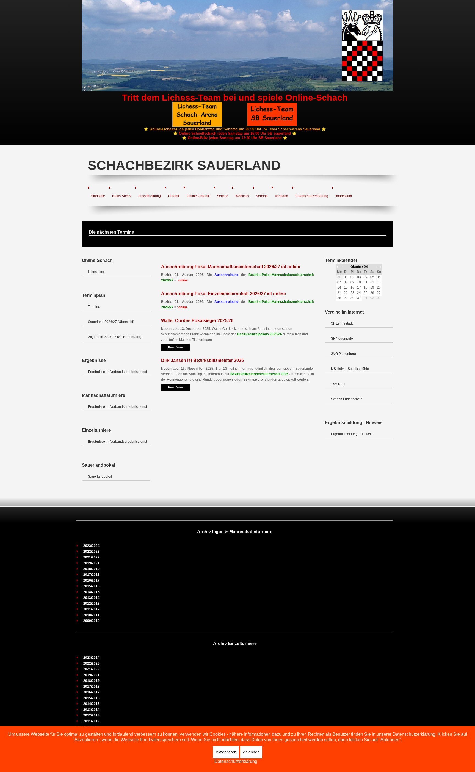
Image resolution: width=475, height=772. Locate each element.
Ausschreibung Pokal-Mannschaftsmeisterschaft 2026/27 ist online (230, 266)
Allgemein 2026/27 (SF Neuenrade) (114, 337)
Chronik (174, 196)
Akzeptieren (226, 752)
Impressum (343, 196)
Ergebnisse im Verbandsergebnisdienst (117, 372)
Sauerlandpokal (100, 476)
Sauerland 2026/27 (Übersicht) (111, 322)
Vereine (262, 196)
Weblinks (242, 196)
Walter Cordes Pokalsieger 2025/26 (197, 320)
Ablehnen (251, 752)
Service (222, 196)
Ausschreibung (149, 196)
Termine (94, 307)
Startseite (98, 196)
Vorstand (281, 196)
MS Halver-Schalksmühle (350, 369)
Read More (175, 347)
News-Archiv (121, 196)
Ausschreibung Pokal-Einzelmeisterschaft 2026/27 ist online (223, 293)
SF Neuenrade (342, 339)
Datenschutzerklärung (311, 196)
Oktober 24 (359, 267)
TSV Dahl (338, 384)
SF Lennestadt (342, 323)
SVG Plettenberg (343, 354)
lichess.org (96, 272)
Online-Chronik (198, 196)
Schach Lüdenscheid (347, 399)
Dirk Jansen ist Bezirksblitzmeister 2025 (202, 360)
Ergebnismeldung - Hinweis (351, 434)
